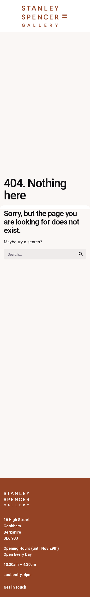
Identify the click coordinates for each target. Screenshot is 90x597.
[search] (81, 254)
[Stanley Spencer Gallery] (40, 16)
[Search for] (45, 254)
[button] (64, 16)
